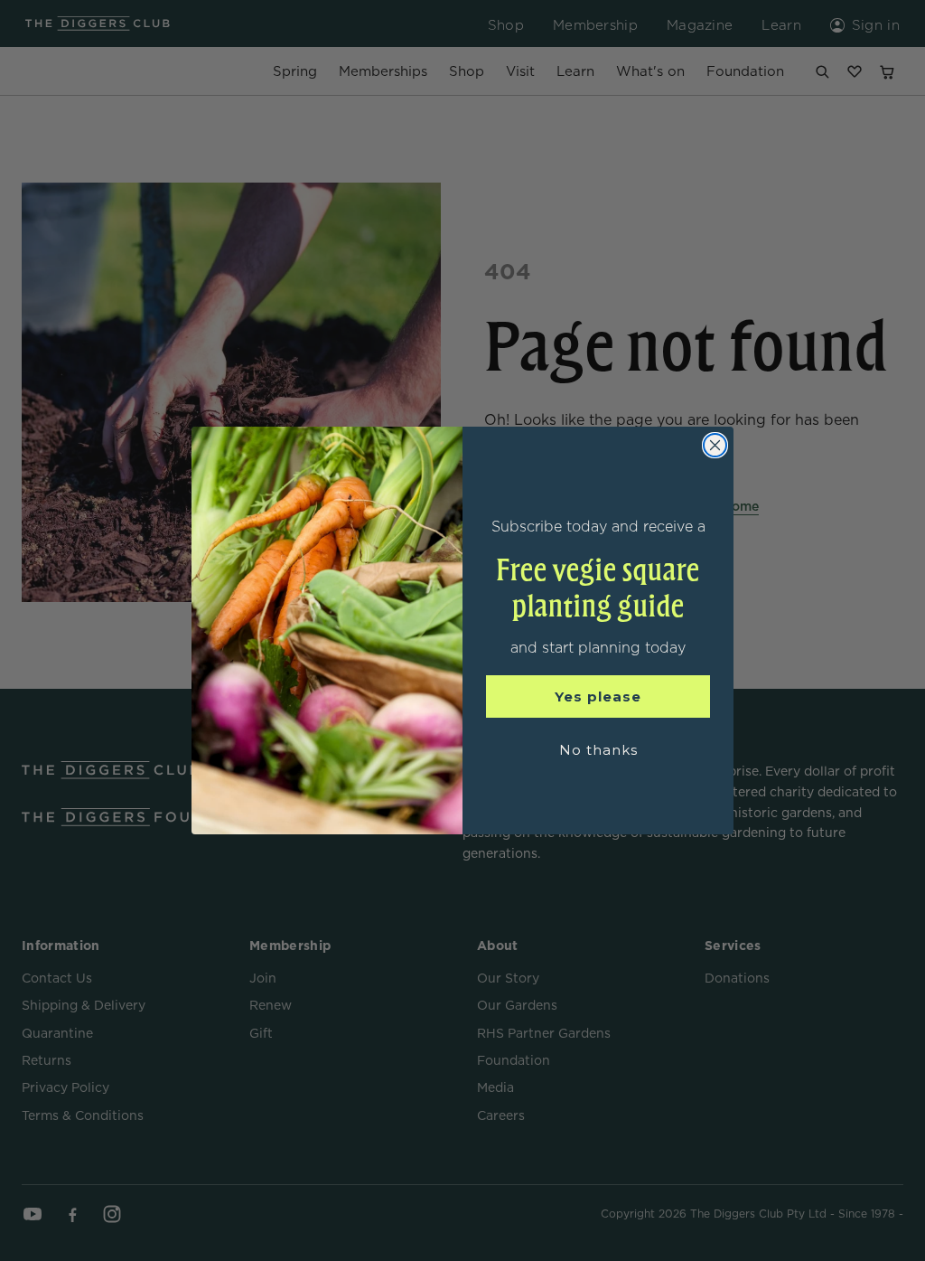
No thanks (598, 749)
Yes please (598, 696)
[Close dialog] (715, 445)
